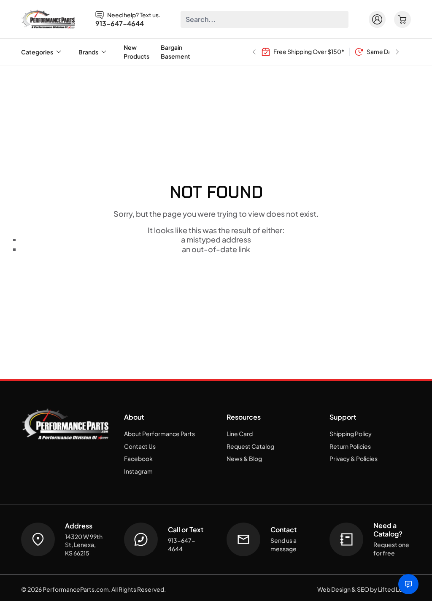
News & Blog (244, 458)
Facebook (138, 458)
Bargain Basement (175, 51)
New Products (136, 51)
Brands (88, 52)
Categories (37, 52)
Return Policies (350, 446)
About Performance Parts (159, 433)
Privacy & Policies (353, 458)
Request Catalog (250, 446)
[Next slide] (397, 52)
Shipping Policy (350, 433)
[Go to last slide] (254, 52)
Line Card (240, 433)
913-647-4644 (119, 23)
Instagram (138, 471)
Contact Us (140, 446)
